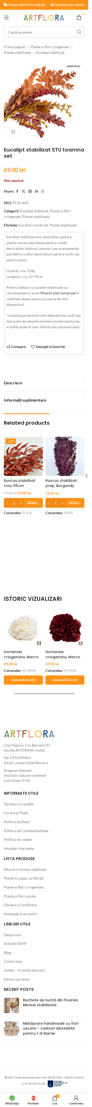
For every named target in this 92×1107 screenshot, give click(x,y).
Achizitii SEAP (15, 943)
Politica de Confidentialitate (26, 831)
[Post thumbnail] (11, 1005)
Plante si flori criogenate (49, 47)
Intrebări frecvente (19, 848)
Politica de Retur (17, 822)
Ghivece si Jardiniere (20, 905)
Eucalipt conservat (33, 225)
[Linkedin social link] (36, 191)
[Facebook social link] (17, 191)
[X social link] (23, 191)
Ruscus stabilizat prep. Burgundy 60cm (61, 485)
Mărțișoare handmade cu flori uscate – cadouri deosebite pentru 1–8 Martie (50, 1028)
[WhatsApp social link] (43, 191)
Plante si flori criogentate (24, 887)
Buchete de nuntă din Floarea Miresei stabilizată (50, 1003)
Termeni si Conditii (19, 804)
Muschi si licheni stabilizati (25, 869)
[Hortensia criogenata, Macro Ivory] (23, 627)
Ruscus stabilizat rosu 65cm (19, 483)
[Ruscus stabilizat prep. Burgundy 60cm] (65, 456)
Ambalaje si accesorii (20, 914)
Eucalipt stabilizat (50, 52)
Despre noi (12, 935)
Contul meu (13, 961)
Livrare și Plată (16, 813)
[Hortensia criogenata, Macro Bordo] (65, 627)
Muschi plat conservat (57, 293)
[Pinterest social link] (30, 191)
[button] (86, 476)
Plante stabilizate (17, 52)
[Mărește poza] (13, 132)
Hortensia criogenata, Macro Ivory (21, 656)
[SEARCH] (79, 32)
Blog (7, 952)
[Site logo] (44, 17)
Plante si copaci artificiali (24, 878)
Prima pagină (14, 47)
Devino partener (17, 979)
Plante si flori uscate (20, 896)
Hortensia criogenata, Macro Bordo (62, 656)
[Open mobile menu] (6, 17)
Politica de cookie (18, 839)
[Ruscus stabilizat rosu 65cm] (23, 456)
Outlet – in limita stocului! (24, 970)
